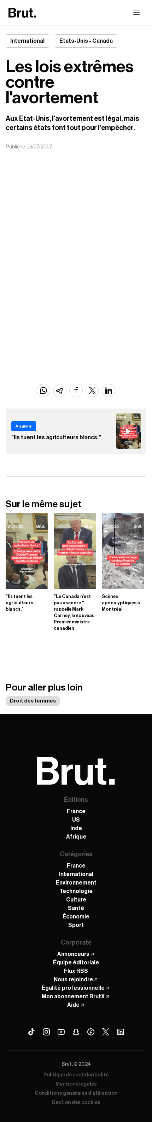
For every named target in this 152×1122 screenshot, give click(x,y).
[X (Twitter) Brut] (106, 1032)
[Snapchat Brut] (76, 1032)
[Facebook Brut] (91, 1032)
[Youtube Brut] (61, 1032)
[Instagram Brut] (46, 1032)
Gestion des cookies (76, 1102)
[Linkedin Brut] (120, 1032)
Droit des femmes (33, 701)
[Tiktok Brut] (31, 1032)
